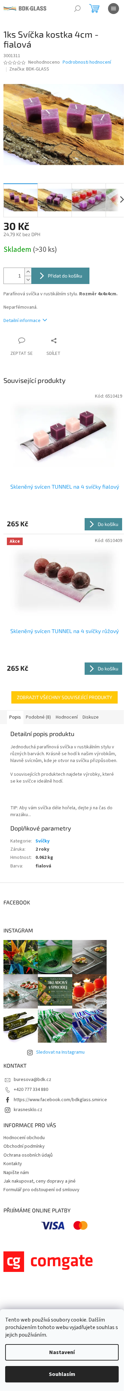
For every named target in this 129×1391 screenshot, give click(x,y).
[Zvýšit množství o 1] (27, 272)
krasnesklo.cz (28, 1109)
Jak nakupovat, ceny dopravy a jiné (39, 1181)
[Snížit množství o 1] (27, 280)
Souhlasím (62, 1374)
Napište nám (16, 1172)
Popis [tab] (15, 717)
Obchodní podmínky (24, 1146)
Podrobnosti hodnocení (87, 62)
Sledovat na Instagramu (60, 1052)
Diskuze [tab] (91, 717)
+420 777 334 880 (31, 1089)
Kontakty (12, 1163)
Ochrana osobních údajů (28, 1155)
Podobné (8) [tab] (38, 717)
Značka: (29, 69)
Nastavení (62, 1352)
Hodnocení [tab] (67, 717)
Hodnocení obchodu (24, 1137)
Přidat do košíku (65, 276)
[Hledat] (77, 8)
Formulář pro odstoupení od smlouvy (41, 1189)
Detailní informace (22, 320)
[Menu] (113, 8)
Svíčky (42, 841)
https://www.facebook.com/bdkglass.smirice (60, 1099)
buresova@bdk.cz (32, 1079)
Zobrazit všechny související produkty (64, 697)
